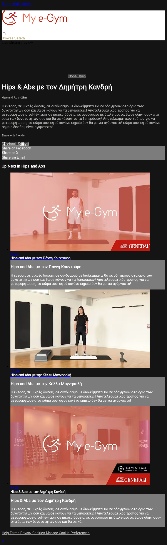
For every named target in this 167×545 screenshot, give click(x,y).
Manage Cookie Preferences (68, 533)
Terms (15, 533)
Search (19, 38)
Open (82, 76)
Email (25, 144)
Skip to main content (17, 4)
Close (73, 76)
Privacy (26, 533)
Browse (8, 38)
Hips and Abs (11, 97)
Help (6, 533)
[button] (4, 33)
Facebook (10, 144)
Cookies (39, 533)
